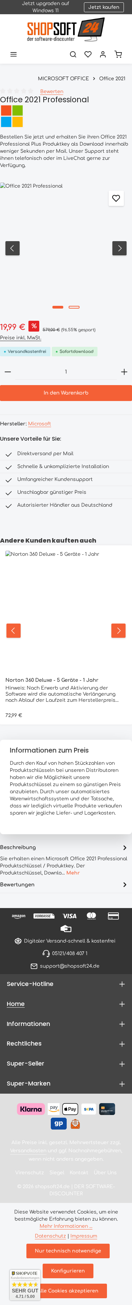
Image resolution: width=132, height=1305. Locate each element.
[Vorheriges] (12, 248)
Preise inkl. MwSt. (20, 337)
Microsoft (39, 423)
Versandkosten (28, 1150)
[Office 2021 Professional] (66, 248)
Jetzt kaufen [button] (103, 7)
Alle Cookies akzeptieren (68, 1290)
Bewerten (51, 91)
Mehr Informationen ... (66, 1226)
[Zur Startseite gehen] (66, 29)
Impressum (83, 1236)
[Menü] (13, 54)
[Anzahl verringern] (8, 372)
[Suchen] (73, 54)
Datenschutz (50, 1236)
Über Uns (105, 1172)
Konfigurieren (68, 1271)
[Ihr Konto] (103, 54)
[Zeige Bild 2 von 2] (74, 307)
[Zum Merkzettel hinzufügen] (116, 198)
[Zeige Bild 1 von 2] (57, 307)
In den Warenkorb (66, 393)
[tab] (64, 859)
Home (16, 1003)
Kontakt (79, 1172)
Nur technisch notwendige (68, 1251)
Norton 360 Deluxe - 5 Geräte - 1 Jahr (51, 680)
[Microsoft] (66, 116)
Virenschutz (29, 1172)
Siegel (56, 1172)
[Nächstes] (119, 248)
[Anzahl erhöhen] (124, 372)
